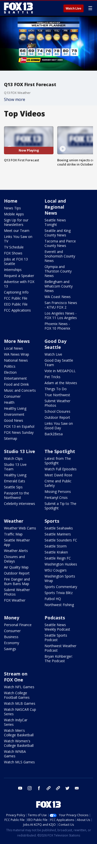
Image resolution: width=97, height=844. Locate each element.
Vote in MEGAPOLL (60, 370)
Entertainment (15, 378)
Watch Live (73, 8)
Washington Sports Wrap (60, 578)
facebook (39, 788)
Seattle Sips (13, 487)
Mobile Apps (14, 214)
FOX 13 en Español (19, 426)
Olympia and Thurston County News (58, 271)
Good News (13, 420)
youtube (20, 788)
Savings (10, 648)
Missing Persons (58, 491)
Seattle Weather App (17, 542)
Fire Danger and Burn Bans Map (17, 581)
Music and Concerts (20, 390)
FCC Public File (15, 298)
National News (16, 360)
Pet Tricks (52, 376)
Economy (11, 642)
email (77, 788)
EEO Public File (16, 304)
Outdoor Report (57, 417)
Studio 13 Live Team (15, 466)
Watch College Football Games (17, 695)
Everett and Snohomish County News (60, 256)
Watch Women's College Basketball (19, 743)
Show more (14, 99)
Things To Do (56, 388)
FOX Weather (14, 600)
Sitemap (10, 438)
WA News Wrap (16, 354)
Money (11, 618)
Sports (52, 521)
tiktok (48, 788)
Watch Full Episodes (61, 469)
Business (11, 636)
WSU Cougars (56, 570)
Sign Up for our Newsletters (16, 222)
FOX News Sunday (19, 432)
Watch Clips (13, 458)
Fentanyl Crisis (56, 497)
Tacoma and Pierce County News (60, 243)
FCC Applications (17, 310)
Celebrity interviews (19, 503)
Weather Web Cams (20, 528)
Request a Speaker (19, 275)
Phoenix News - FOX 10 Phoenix (57, 326)
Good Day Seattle (55, 344)
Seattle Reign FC (58, 558)
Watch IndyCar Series (15, 722)
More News (17, 341)
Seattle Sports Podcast (56, 637)
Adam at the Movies (61, 382)
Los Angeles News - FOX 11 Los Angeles (61, 315)
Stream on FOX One (15, 677)
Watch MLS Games (19, 762)
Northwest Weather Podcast (60, 648)
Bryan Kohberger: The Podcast (59, 658)
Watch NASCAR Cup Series (20, 711)
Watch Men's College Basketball (19, 732)
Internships (13, 269)
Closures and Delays (14, 559)
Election (10, 372)
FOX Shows (13, 253)
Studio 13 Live (19, 451)
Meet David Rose (58, 475)
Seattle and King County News (58, 232)
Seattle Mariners (58, 534)
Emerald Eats (14, 481)
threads (58, 788)
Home (10, 201)
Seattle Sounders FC (61, 540)
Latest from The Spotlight (58, 460)
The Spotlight (60, 451)
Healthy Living (15, 408)
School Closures (57, 411)
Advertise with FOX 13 (19, 284)
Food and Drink (16, 384)
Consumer (12, 396)
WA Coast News (58, 296)
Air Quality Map (16, 567)
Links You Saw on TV (18, 238)
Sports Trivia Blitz (59, 592)
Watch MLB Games (19, 703)
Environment (14, 414)
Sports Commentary (61, 586)
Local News (13, 348)
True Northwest (57, 394)
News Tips (12, 208)
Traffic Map (13, 534)
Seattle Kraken (56, 552)
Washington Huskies (61, 564)
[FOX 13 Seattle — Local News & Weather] (18, 8)
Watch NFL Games (19, 686)
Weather (13, 521)
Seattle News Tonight (55, 222)
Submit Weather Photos (57, 403)
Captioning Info (16, 292)
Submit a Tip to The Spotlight (60, 505)
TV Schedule (14, 247)
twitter (67, 788)
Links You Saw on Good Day (59, 425)
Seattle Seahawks (59, 528)
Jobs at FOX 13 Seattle (16, 261)
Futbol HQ (53, 598)
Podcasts (55, 618)
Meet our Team (16, 230)
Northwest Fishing (59, 604)
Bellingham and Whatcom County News (59, 286)
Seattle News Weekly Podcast (57, 627)
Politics (9, 366)
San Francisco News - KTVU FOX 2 (61, 305)
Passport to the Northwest (16, 495)
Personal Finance (18, 624)
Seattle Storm (56, 546)
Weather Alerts (16, 550)
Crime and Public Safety (58, 483)
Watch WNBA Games (15, 753)
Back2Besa (54, 434)
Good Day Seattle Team (59, 362)
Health (9, 402)
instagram (30, 788)
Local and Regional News (55, 207)
